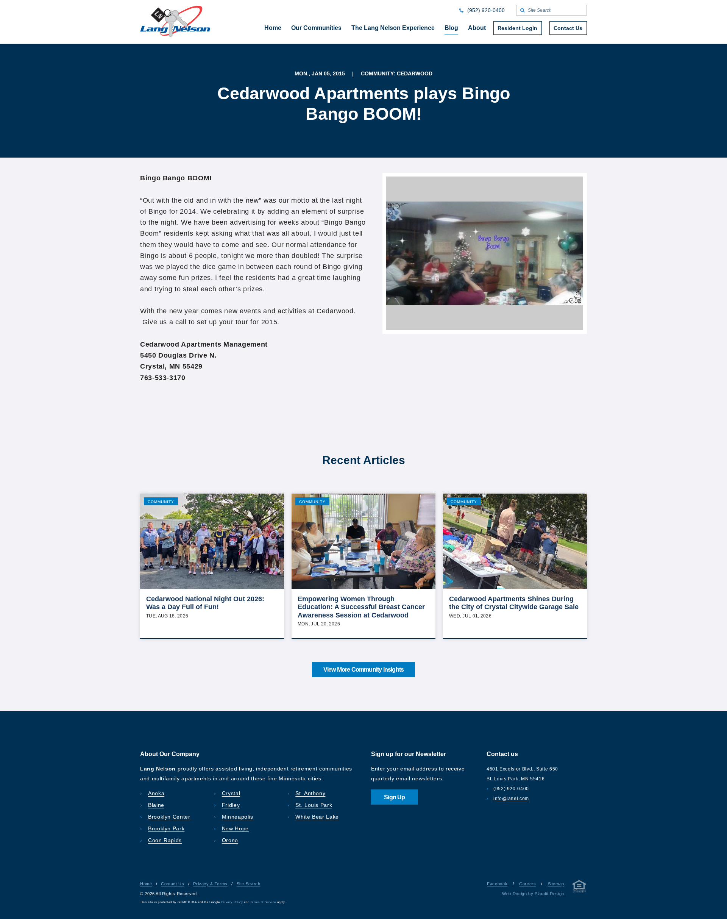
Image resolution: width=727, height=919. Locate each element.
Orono (230, 840)
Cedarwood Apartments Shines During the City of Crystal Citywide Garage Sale (514, 603)
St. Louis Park (313, 805)
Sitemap (556, 883)
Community (161, 502)
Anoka (156, 793)
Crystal (231, 793)
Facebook (497, 883)
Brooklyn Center (169, 817)
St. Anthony (310, 793)
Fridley (231, 805)
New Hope (235, 828)
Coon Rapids (165, 840)
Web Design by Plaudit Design (533, 893)
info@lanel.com (511, 798)
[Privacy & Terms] (579, 888)
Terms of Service (263, 902)
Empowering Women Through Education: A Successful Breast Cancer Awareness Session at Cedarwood (361, 607)
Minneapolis (237, 817)
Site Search (249, 883)
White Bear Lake (317, 817)
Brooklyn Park (166, 828)
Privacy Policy (232, 902)
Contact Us (172, 883)
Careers (527, 883)
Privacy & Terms (210, 883)
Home (146, 883)
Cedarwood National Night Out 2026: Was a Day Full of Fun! (205, 603)
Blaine (156, 805)
